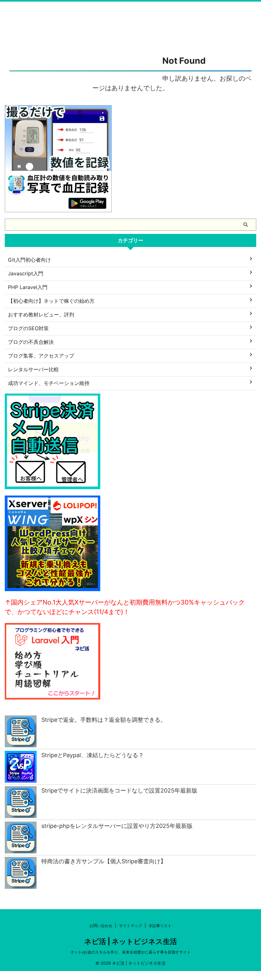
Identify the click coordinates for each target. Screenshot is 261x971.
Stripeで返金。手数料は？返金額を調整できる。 (103, 719)
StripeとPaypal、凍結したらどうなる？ (92, 755)
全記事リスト (160, 925)
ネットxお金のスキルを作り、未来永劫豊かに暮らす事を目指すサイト (130, 952)
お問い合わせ (100, 925)
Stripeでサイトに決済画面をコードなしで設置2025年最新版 (119, 790)
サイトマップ (130, 925)
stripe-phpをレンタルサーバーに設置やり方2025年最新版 (117, 825)
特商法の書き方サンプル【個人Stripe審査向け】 (103, 861)
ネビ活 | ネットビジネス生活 (130, 941)
